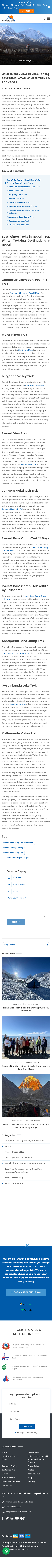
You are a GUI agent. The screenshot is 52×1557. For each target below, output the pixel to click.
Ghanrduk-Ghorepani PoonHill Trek (24, 293)
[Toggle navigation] (48, 18)
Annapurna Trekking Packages (16, 858)
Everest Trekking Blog (14, 1152)
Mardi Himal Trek (15, 191)
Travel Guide (33, 1466)
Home (4, 1452)
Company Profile (9, 1466)
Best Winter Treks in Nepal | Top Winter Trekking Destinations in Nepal (24, 181)
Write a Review (8, 1477)
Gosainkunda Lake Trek (18, 221)
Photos (31, 1470)
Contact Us (7, 1485)
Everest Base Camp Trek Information (18, 843)
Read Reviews (34, 1474)
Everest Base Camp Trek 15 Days (22, 206)
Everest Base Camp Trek (13, 853)
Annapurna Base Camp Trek (20, 217)
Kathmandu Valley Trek (18, 225)
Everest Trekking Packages (14, 848)
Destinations (33, 1452)
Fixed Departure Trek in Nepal (18, 1157)
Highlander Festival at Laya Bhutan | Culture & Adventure (26, 1009)
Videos (5, 1474)
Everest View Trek (16, 198)
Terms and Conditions (11, 1481)
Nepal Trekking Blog (13, 1177)
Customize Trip (8, 1470)
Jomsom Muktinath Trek (19, 202)
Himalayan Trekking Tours (10, 1457)
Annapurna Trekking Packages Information (24, 1140)
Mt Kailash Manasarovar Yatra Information (24, 1163)
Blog (30, 1477)
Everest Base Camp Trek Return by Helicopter (23, 211)
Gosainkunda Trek (18, 704)
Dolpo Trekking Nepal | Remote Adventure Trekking (38, 1459)
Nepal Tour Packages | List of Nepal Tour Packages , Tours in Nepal (23, 1170)
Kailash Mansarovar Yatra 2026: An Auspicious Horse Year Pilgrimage (26, 1126)
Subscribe (27, 1426)
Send (15, 922)
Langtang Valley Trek (17, 194)
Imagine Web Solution (19, 1549)
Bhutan (7, 1146)
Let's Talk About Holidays (26, 1292)
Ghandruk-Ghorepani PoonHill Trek (24, 187)
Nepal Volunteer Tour (14, 1183)
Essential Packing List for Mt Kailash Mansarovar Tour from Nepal (26, 1067)
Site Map (31, 1481)
